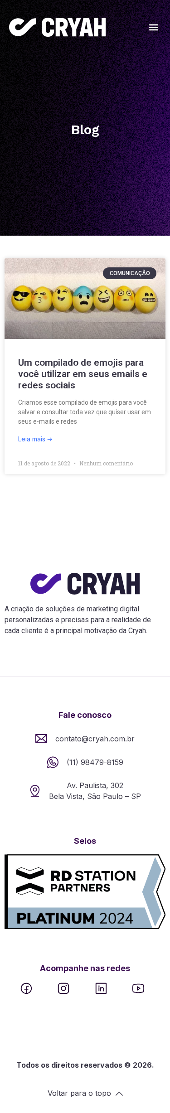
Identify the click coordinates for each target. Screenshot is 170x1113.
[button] (153, 27)
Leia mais (32, 439)
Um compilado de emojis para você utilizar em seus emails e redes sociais (82, 374)
